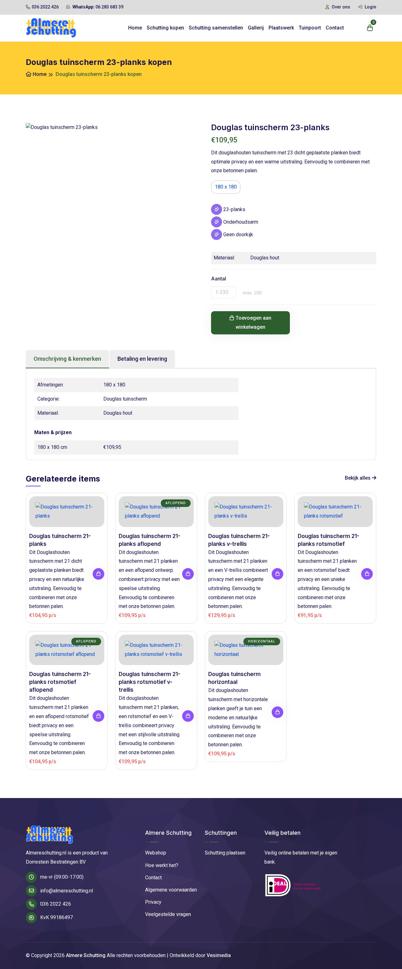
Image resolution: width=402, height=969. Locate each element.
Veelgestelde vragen (168, 914)
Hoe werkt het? (161, 865)
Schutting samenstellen (216, 28)
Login (370, 6)
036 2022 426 (45, 6)
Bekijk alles (358, 478)
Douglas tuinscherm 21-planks (60, 540)
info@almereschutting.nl (66, 891)
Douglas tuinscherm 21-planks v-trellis (239, 540)
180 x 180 (226, 187)
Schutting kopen (165, 28)
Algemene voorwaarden (171, 890)
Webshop (155, 853)
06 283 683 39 (98, 6)
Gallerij (256, 28)
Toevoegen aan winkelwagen (253, 322)
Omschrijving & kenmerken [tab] (67, 358)
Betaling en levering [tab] (142, 358)
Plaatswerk (281, 28)
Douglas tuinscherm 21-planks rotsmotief (328, 540)
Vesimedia (219, 955)
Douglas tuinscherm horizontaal (234, 678)
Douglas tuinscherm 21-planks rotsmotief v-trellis (149, 682)
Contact (335, 28)
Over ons (340, 6)
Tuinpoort (310, 28)
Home (135, 28)
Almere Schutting (86, 955)
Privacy (153, 902)
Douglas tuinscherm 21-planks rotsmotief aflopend (60, 682)
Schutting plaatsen (225, 853)
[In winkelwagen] (98, 574)
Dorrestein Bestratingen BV (56, 862)
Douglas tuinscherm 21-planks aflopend (149, 540)
